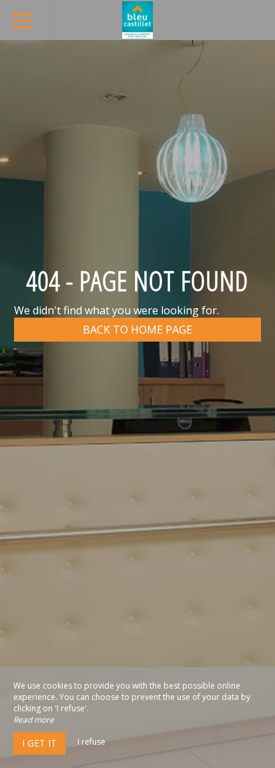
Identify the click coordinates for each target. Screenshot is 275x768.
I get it (39, 743)
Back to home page (137, 329)
